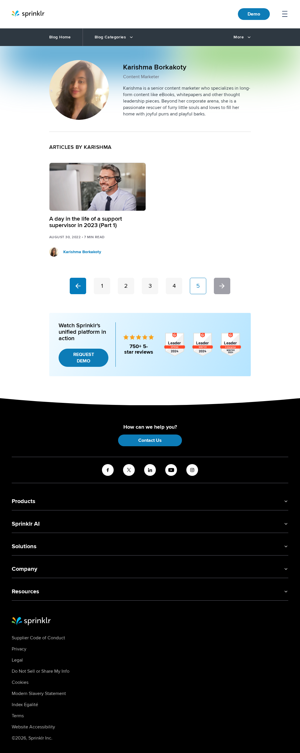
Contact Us (150, 440)
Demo (254, 14)
